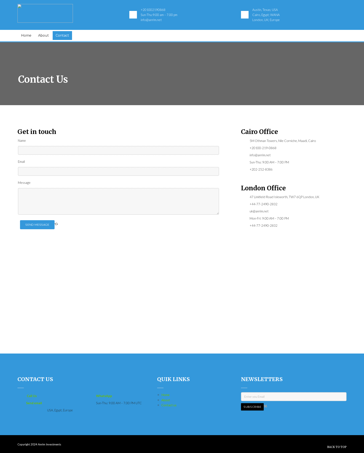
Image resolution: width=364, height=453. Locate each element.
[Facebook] (331, 35)
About (43, 35)
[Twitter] (339, 35)
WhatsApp (104, 396)
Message (24, 182)
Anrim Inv (44, 444)
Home (26, 35)
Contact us (169, 405)
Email (21, 161)
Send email (34, 403)
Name (22, 140)
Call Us (32, 396)
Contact (62, 35)
